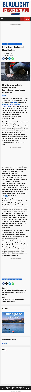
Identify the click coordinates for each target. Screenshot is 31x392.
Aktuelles (5, 43)
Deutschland (10, 43)
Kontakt (7, 387)
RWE (6, 195)
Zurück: (14, 291)
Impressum (22, 387)
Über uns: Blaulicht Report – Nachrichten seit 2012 (15, 389)
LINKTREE (4, 343)
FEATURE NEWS (18, 43)
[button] (2, 19)
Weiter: (13, 299)
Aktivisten (14, 102)
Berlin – (4, 95)
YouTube (27, 19)
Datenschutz (14, 387)
